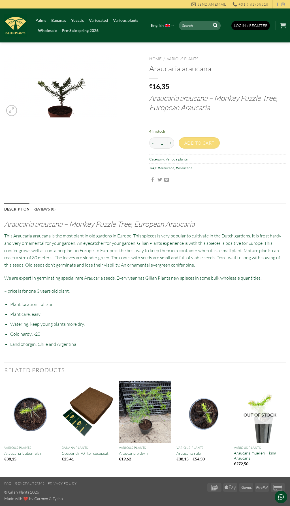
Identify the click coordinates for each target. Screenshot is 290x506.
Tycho (58, 498)
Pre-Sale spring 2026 (80, 30)
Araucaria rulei (189, 453)
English (157, 25)
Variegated (98, 20)
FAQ (8, 483)
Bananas (58, 20)
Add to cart (199, 143)
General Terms (29, 483)
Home (155, 58)
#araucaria (184, 168)
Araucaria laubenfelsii (22, 453)
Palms (40, 20)
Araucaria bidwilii (133, 453)
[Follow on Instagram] (283, 5)
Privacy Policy (62, 483)
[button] (250, 25)
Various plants (125, 20)
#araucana (166, 168)
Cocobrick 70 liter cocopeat (85, 453)
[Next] (285, 428)
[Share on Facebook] (152, 180)
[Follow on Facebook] (277, 5)
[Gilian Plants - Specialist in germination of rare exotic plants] (15, 25)
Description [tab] (16, 209)
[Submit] (215, 26)
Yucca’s (77, 20)
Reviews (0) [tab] (44, 209)
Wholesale (47, 30)
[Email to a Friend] (166, 180)
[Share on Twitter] (159, 180)
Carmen (41, 498)
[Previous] (4, 428)
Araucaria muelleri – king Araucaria (255, 456)
